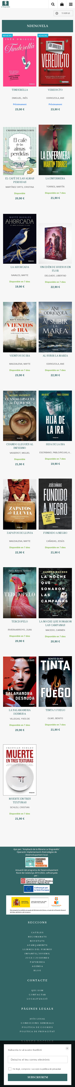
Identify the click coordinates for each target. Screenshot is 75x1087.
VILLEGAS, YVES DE (20, 719)
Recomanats (37, 936)
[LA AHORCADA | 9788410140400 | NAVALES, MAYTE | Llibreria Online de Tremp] (19, 238)
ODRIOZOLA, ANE (55, 98)
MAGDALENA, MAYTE (19, 364)
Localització (37, 999)
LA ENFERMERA (55, 178)
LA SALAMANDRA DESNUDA (20, 712)
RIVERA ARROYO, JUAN (20, 630)
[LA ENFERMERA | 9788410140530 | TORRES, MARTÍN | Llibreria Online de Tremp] (55, 149)
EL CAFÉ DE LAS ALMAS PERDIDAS (19, 180)
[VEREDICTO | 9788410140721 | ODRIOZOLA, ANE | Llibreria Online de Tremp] (55, 61)
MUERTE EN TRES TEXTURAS (20, 800)
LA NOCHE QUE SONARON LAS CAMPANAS (55, 623)
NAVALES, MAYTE (19, 275)
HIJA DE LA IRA (55, 444)
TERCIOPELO (20, 621)
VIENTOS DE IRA (20, 356)
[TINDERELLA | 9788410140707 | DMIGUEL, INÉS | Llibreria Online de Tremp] (19, 61)
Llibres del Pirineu (37, 949)
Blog (37, 970)
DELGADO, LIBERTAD (55, 275)
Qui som (37, 990)
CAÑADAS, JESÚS (55, 541)
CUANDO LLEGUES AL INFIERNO (19, 446)
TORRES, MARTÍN (55, 186)
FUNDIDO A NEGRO (55, 533)
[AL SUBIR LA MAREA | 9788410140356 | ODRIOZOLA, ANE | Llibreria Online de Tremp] (55, 327)
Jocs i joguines (37, 958)
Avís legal (38, 1019)
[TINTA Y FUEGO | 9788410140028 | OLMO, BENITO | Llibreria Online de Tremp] (55, 681)
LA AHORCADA (20, 267)
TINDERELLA (20, 90)
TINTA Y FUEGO (55, 710)
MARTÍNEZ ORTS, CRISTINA (20, 187)
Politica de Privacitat (37, 1031)
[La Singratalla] (5, 5)
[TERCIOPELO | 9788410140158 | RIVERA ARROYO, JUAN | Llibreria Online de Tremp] (19, 592)
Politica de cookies (37, 1027)
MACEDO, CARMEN (55, 630)
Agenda (37, 966)
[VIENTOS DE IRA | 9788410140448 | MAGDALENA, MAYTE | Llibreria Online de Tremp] (19, 327)
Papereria (37, 962)
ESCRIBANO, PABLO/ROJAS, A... (55, 452)
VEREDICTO (55, 90)
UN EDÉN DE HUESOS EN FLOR (55, 269)
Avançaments (37, 945)
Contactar (37, 994)
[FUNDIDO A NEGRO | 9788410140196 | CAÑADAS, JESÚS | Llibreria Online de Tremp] (55, 504)
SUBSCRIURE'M (38, 1077)
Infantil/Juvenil (37, 953)
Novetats (37, 941)
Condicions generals (37, 1023)
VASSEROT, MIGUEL (20, 453)
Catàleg (37, 932)
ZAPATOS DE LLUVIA (20, 533)
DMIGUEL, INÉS (20, 98)
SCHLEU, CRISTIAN (19, 807)
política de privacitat (51, 1069)
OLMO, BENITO (55, 718)
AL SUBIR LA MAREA (55, 356)
